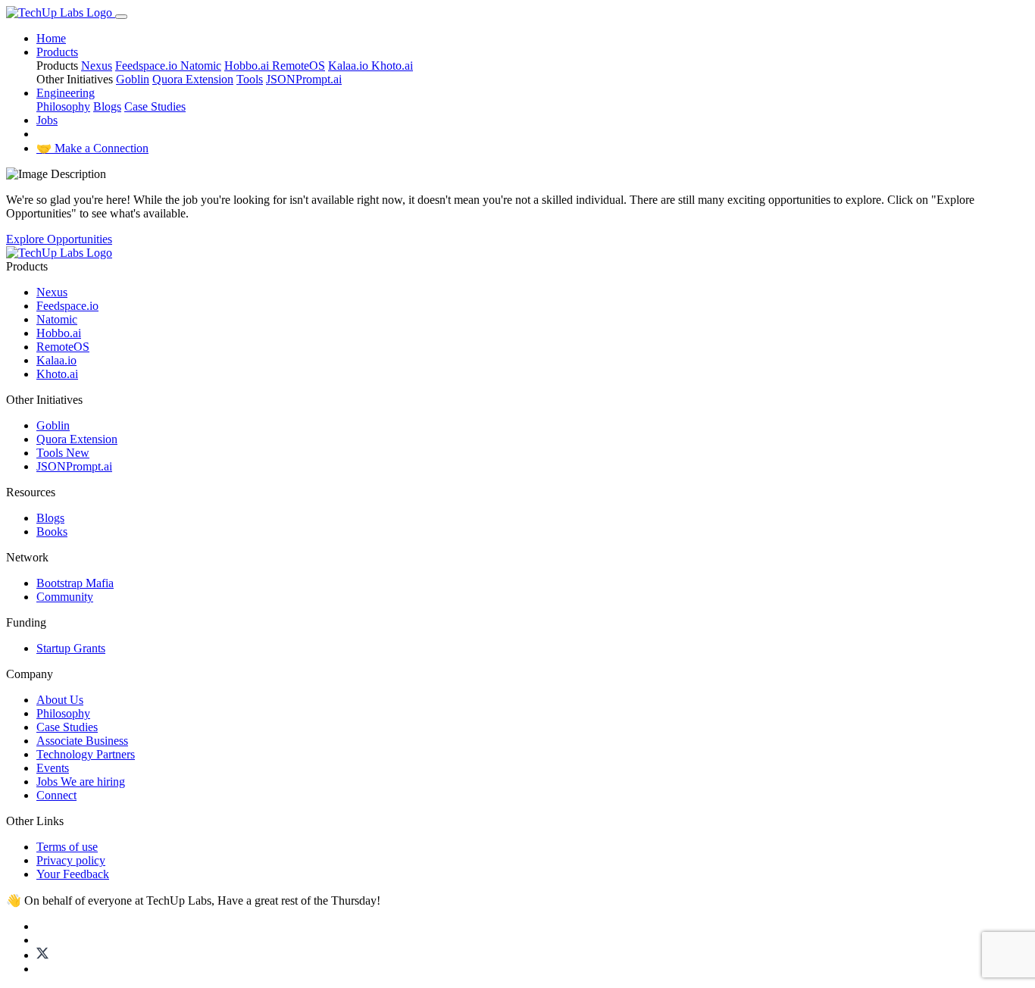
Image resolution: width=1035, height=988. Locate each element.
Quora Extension (192, 79)
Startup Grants (70, 648)
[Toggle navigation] (121, 16)
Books (51, 531)
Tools (249, 79)
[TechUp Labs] (60, 12)
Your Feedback (72, 874)
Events (52, 767)
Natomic (200, 65)
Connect (56, 795)
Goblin (132, 79)
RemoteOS (298, 65)
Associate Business (82, 740)
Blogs (107, 106)
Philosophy (63, 106)
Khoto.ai (392, 65)
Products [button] (57, 51)
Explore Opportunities (59, 239)
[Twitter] (42, 955)
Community (64, 596)
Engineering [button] (65, 92)
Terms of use (67, 846)
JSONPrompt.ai (304, 79)
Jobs (47, 120)
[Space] (59, 252)
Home (51, 38)
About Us (59, 699)
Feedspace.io (147, 65)
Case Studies (155, 106)
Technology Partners (85, 754)
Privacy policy (70, 860)
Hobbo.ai (248, 65)
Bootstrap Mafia (75, 583)
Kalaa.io (349, 65)
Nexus (96, 65)
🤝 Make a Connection (92, 148)
